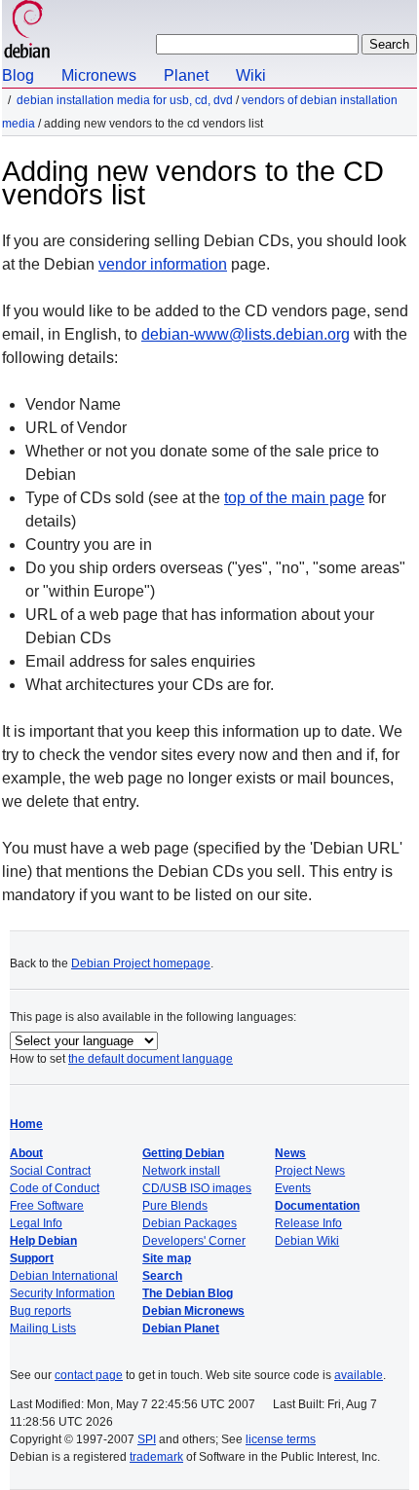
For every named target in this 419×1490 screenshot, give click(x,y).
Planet (186, 75)
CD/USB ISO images (196, 1188)
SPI (146, 1439)
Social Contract (50, 1171)
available (358, 1375)
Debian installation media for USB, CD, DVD (125, 100)
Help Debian (43, 1241)
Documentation (317, 1206)
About (26, 1153)
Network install (181, 1171)
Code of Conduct (54, 1188)
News (290, 1153)
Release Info (308, 1223)
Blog (18, 75)
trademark (156, 1457)
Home (26, 1124)
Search (162, 1276)
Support (32, 1258)
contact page (89, 1375)
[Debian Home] (27, 31)
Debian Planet (180, 1328)
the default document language (150, 1059)
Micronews (98, 75)
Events (293, 1188)
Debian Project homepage (140, 963)
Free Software (47, 1206)
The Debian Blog (187, 1293)
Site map (166, 1258)
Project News (310, 1171)
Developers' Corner (194, 1241)
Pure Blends (175, 1206)
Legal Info (36, 1223)
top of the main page (294, 498)
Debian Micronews (193, 1311)
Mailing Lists (43, 1328)
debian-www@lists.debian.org (245, 334)
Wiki (251, 75)
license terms (281, 1439)
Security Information (62, 1293)
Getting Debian (183, 1153)
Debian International (64, 1276)
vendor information (162, 264)
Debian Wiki (307, 1241)
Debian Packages (189, 1223)
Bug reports (40, 1311)
